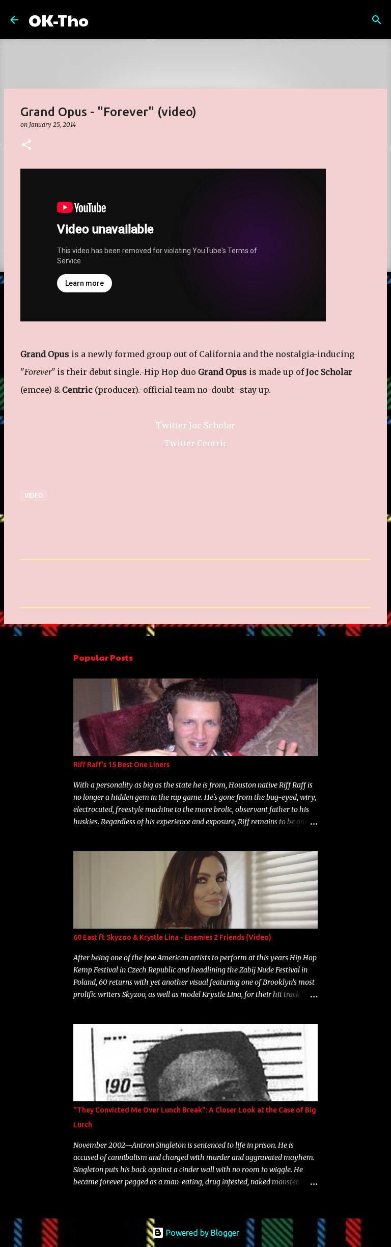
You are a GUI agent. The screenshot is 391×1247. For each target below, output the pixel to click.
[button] (26, 145)
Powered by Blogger (201, 1232)
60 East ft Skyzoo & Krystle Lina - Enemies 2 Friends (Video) (172, 937)
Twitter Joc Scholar (195, 425)
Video (33, 495)
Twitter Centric (196, 443)
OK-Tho (59, 19)
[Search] (103, 20)
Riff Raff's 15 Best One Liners (121, 765)
